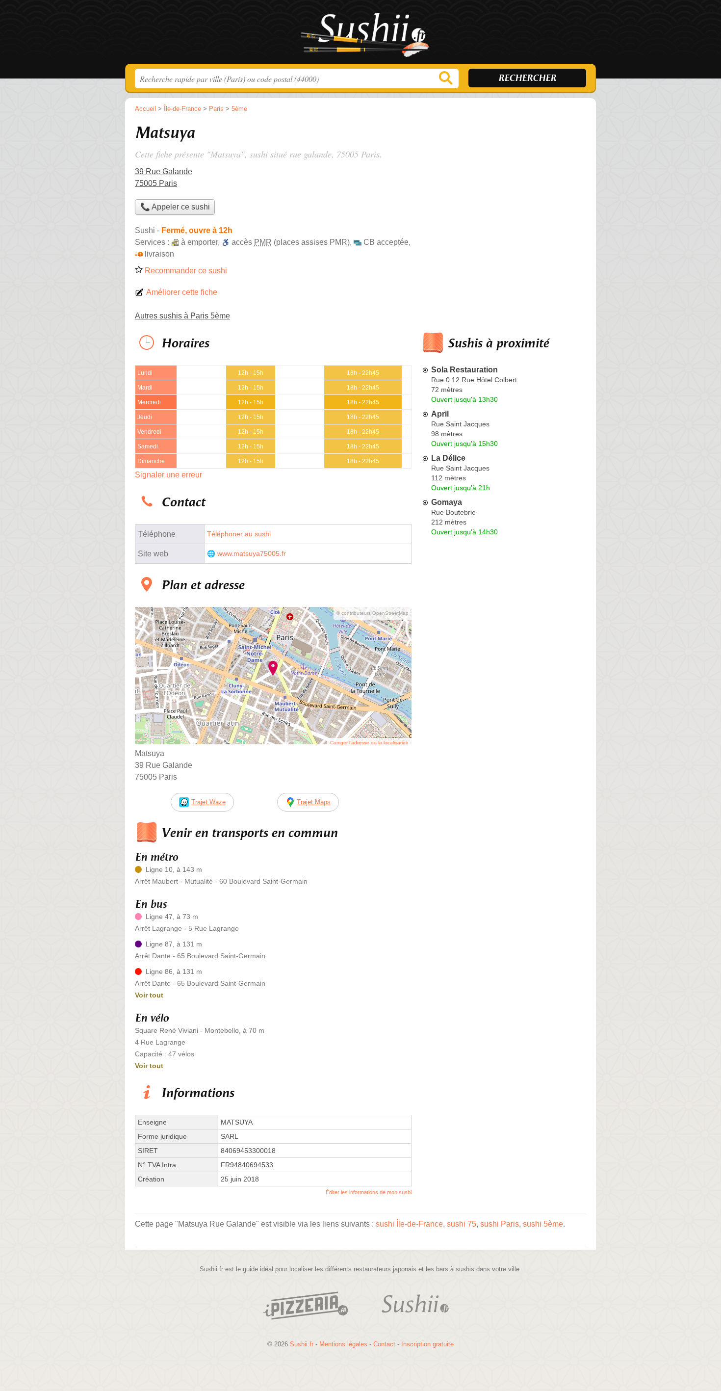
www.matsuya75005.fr (251, 553)
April (440, 414)
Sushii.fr (360, 35)
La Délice (448, 458)
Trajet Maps (314, 802)
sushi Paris (499, 1224)
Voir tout (149, 995)
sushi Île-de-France (409, 1224)
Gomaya (446, 502)
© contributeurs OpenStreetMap (372, 613)
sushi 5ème (543, 1224)
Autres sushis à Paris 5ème (182, 316)
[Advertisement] (503, 189)
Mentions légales (343, 1344)
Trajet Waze (208, 802)
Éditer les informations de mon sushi (369, 1192)
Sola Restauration (464, 370)
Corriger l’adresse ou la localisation (369, 742)
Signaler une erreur (168, 475)
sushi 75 (461, 1224)
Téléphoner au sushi (239, 534)
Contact (384, 1344)
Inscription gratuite (427, 1344)
